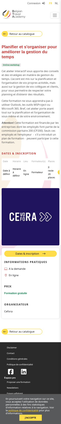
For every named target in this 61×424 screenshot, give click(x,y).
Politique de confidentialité (20, 364)
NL (56, 3)
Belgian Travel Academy (21, 14)
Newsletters (12, 387)
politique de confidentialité (23, 410)
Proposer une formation (18, 382)
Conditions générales (17, 358)
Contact (10, 353)
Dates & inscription (27, 253)
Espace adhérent (15, 393)
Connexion (34, 3)
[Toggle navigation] (54, 15)
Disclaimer (12, 347)
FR (50, 3)
